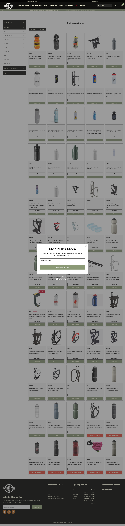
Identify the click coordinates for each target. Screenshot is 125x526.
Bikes (45, 5)
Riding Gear (53, 5)
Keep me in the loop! (62, 267)
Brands (82, 5)
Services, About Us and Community (30, 5)
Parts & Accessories (66, 5)
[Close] (86, 246)
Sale (76, 5)
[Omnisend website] (62, 278)
